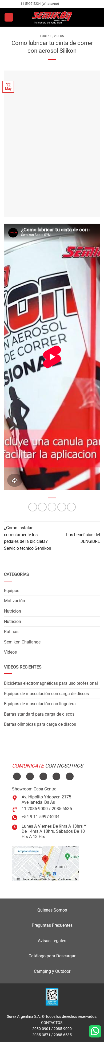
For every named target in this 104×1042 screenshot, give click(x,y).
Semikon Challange (22, 642)
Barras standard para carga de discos (39, 714)
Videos (59, 36)
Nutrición (12, 621)
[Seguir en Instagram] (70, 4)
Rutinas (11, 631)
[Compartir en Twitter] (52, 507)
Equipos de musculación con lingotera (40, 703)
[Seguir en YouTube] (69, 776)
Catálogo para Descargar (52, 955)
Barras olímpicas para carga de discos (40, 724)
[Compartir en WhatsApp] (32, 507)
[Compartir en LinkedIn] (71, 507)
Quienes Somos (52, 910)
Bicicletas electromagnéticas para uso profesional (51, 683)
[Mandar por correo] (61, 507)
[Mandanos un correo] (76, 4)
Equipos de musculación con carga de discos (46, 693)
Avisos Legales (52, 940)
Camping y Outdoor (52, 971)
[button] (9, 17)
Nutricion (12, 611)
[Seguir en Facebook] (65, 4)
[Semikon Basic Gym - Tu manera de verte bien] (52, 17)
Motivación (14, 600)
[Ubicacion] (45, 863)
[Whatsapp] (95, 1031)
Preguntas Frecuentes (52, 925)
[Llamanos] (81, 4)
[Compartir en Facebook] (42, 507)
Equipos (46, 36)
